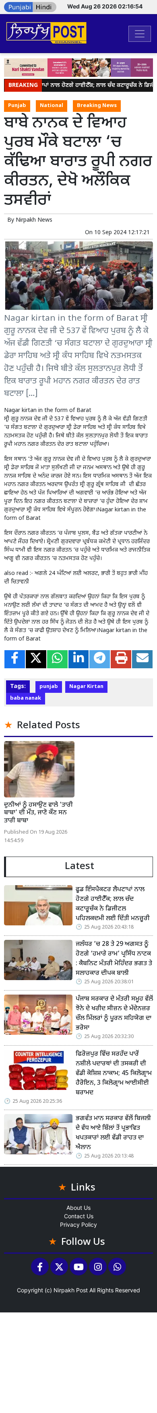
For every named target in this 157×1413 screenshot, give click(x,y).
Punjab (17, 106)
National (51, 106)
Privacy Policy (78, 1224)
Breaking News (97, 106)
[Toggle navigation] (139, 34)
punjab (48, 687)
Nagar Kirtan (86, 687)
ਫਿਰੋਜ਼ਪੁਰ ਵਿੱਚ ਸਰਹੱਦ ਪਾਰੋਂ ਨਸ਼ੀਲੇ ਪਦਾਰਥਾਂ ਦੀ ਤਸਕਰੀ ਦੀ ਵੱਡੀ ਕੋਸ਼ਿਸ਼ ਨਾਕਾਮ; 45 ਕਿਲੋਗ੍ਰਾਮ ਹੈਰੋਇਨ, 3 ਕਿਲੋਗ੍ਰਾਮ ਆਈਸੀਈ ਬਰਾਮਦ (114, 1073)
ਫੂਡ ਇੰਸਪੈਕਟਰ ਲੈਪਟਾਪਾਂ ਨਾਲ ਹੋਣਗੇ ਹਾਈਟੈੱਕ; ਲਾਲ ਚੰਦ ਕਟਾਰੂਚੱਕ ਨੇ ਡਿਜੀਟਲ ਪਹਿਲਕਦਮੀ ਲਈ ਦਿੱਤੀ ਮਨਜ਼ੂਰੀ (113, 904)
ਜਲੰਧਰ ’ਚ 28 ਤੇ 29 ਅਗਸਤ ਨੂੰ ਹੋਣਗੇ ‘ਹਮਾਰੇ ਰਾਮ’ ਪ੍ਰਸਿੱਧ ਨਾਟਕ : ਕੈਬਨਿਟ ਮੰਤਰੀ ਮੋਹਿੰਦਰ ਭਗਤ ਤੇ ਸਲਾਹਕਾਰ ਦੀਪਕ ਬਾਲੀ (114, 959)
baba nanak (25, 698)
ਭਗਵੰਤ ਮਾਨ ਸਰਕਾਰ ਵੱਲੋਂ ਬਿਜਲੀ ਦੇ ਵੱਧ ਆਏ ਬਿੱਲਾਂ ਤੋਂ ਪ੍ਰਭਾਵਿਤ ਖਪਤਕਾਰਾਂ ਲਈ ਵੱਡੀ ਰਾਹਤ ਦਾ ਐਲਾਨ (113, 1133)
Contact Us (78, 1216)
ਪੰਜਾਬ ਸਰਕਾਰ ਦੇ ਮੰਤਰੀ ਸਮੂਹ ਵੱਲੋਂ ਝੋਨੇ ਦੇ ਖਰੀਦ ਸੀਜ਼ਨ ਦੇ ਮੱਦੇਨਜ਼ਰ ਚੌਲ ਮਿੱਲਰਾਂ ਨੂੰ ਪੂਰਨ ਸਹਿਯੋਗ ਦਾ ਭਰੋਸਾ (114, 1013)
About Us (78, 1207)
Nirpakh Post (71, 1290)
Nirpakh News (34, 220)
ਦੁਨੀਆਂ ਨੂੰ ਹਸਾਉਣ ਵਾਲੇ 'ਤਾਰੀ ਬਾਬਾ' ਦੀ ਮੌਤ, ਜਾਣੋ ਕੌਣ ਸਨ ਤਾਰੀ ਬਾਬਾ (38, 813)
